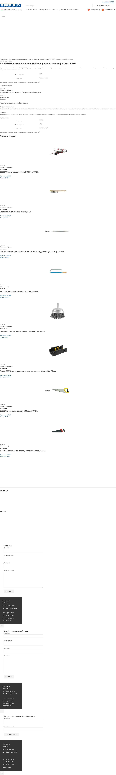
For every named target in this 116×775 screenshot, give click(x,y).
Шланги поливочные (5, 539)
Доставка (2, 506)
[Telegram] (11, 2)
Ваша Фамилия (8, 640)
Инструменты (3, 516)
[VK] (9, 2)
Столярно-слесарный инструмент (25, 59)
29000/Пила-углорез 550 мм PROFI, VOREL (19, 172)
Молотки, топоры (39, 59)
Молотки (46, 59)
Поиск (90, 5)
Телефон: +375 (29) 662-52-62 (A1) (12, 469)
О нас (1, 497)
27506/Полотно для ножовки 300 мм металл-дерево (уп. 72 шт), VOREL (32, 252)
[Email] (3, 2)
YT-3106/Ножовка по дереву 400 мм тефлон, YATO (22, 451)
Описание (3, 95)
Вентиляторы (3, 532)
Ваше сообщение (9, 570)
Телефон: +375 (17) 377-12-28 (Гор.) (13, 479)
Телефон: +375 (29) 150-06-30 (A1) (12, 472)
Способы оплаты (4, 507)
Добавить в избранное (6, 90)
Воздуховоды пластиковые (7, 521)
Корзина (2, 504)
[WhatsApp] (7, 2)
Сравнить (2, 88)
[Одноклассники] (5, 2)
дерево (41, 77)
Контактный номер (9, 555)
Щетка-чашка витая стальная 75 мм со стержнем (22, 331)
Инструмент (12, 59)
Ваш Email (7, 562)
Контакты (2, 501)
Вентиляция (3, 515)
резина (46, 77)
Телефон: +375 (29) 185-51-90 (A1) (12, 474)
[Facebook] (1, 2)
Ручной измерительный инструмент (10, 537)
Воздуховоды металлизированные (9, 523)
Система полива (4, 518)
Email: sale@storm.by (8, 483)
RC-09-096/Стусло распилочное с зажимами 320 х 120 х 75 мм (28, 371)
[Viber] (13, 2)
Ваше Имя (7, 547)
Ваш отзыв (7, 655)
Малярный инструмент (6, 536)
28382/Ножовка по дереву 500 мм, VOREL (19, 411)
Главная (2, 59)
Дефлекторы (3, 525)
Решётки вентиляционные (7, 520)
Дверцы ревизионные (6, 534)
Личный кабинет (4, 502)
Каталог (7, 59)
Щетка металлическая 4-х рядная (15, 212)
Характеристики (4, 97)
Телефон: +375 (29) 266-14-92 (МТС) (13, 476)
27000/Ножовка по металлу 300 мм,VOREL (19, 291)
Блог (1, 499)
